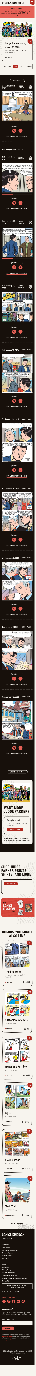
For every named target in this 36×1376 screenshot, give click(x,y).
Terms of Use (6, 1281)
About (4, 1264)
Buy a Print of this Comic (16, 137)
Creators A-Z (6, 1247)
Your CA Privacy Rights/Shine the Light (14, 1278)
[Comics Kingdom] (13, 1234)
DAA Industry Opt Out (8, 1273)
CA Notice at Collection (9, 1275)
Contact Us (5, 1267)
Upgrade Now (15, 830)
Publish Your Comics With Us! (11, 1292)
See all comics (17, 1224)
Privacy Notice (7, 1340)
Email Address (8, 1319)
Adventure (10, 1215)
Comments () (18, 126)
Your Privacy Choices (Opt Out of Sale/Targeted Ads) (17, 1286)
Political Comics (7, 1256)
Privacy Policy (6, 1270)
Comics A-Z (5, 1245)
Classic (9, 1029)
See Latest (19, 81)
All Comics (5, 1258)
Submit (8, 1328)
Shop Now (11, 884)
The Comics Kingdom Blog (10, 1250)
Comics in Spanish (8, 1253)
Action (9, 982)
